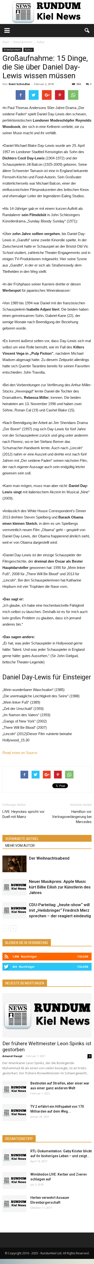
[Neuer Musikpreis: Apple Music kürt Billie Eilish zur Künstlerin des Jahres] (14, 887)
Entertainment (12, 49)
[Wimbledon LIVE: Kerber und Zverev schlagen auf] (14, 1180)
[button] (87, 30)
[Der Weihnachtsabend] (14, 864)
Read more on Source (19, 753)
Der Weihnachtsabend (49, 858)
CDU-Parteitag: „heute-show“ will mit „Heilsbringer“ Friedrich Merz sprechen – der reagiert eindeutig (60, 910)
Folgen (82, 956)
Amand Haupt (12, 1056)
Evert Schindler (19, 84)
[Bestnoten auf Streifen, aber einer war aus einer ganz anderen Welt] (14, 1089)
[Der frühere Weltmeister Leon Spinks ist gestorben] (47, 1015)
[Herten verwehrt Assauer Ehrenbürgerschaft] (14, 1203)
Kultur (28, 49)
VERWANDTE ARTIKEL (22, 839)
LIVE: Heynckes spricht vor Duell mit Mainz (23, 814)
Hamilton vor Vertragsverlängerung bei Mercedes (72, 816)
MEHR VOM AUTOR (20, 846)
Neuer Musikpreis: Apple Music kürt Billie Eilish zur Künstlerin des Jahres (60, 887)
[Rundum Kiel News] (47, 12)
